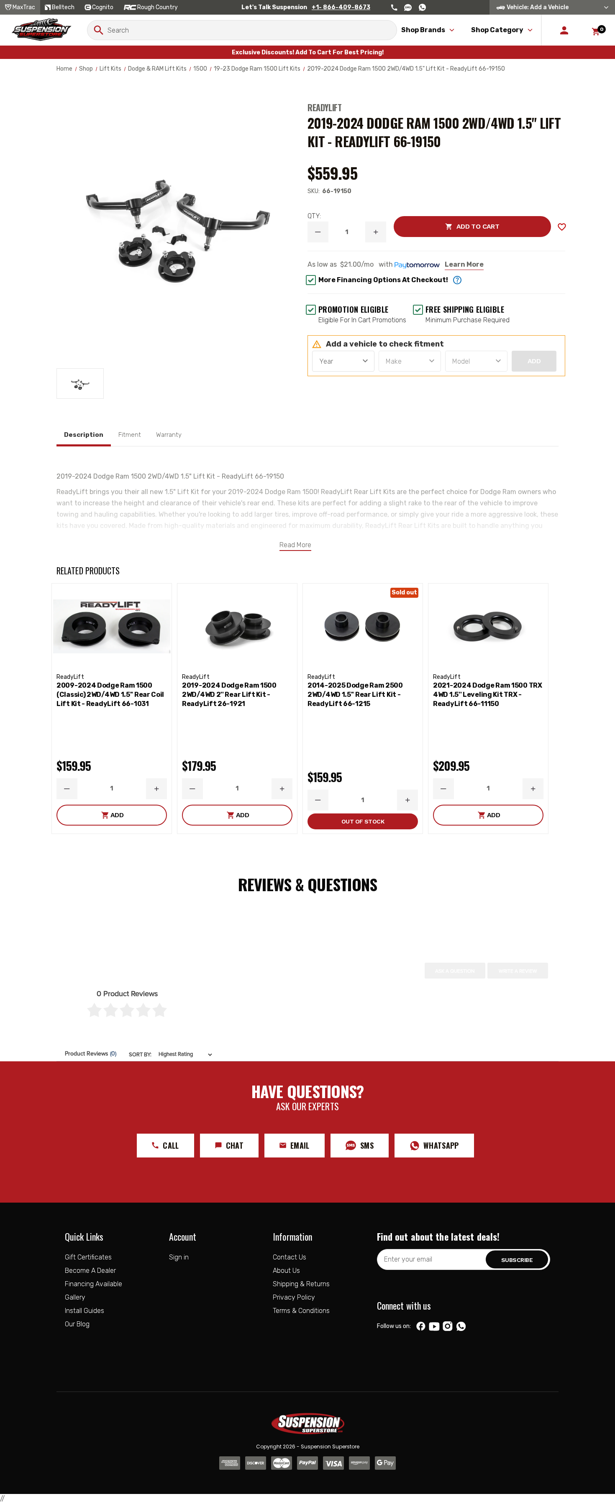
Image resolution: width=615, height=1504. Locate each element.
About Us (286, 1271)
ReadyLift (324, 107)
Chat (234, 1145)
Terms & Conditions (301, 1311)
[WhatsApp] (461, 1327)
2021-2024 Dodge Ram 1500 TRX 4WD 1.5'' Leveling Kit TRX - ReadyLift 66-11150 (487, 694)
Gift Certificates (88, 1257)
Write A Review (518, 971)
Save (562, 227)
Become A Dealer (90, 1271)
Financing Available (93, 1284)
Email (300, 1145)
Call (171, 1145)
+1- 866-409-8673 (341, 7)
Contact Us (289, 1257)
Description (83, 434)
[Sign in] (564, 30)
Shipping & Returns (301, 1284)
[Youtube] (434, 1326)
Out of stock (362, 821)
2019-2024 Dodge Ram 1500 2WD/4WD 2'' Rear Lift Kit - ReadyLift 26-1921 (229, 694)
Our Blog (77, 1324)
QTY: (314, 216)
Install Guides (84, 1311)
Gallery (75, 1297)
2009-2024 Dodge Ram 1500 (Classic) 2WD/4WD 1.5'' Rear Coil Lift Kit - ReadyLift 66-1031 (110, 694)
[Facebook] (421, 1326)
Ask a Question (455, 971)
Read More (295, 545)
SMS (367, 1145)
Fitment (129, 434)
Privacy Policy (294, 1297)
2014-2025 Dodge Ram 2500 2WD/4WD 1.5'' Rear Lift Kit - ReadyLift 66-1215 (355, 694)
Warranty (169, 434)
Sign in (179, 1257)
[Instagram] (447, 1326)
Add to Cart (446, 226)
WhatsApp (441, 1145)
